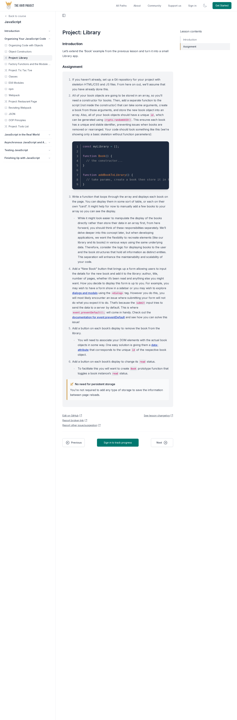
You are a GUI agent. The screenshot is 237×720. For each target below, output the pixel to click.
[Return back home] (20, 5)
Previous (76, 442)
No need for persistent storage (95, 384)
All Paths (121, 5)
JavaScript (13, 22)
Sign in (192, 5)
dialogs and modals (85, 293)
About (137, 5)
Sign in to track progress (118, 442)
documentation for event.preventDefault (98, 317)
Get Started (221, 5)
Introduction (72, 44)
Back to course (17, 16)
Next (159, 442)
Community (154, 5)
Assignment (72, 67)
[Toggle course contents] (64, 15)
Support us (174, 5)
